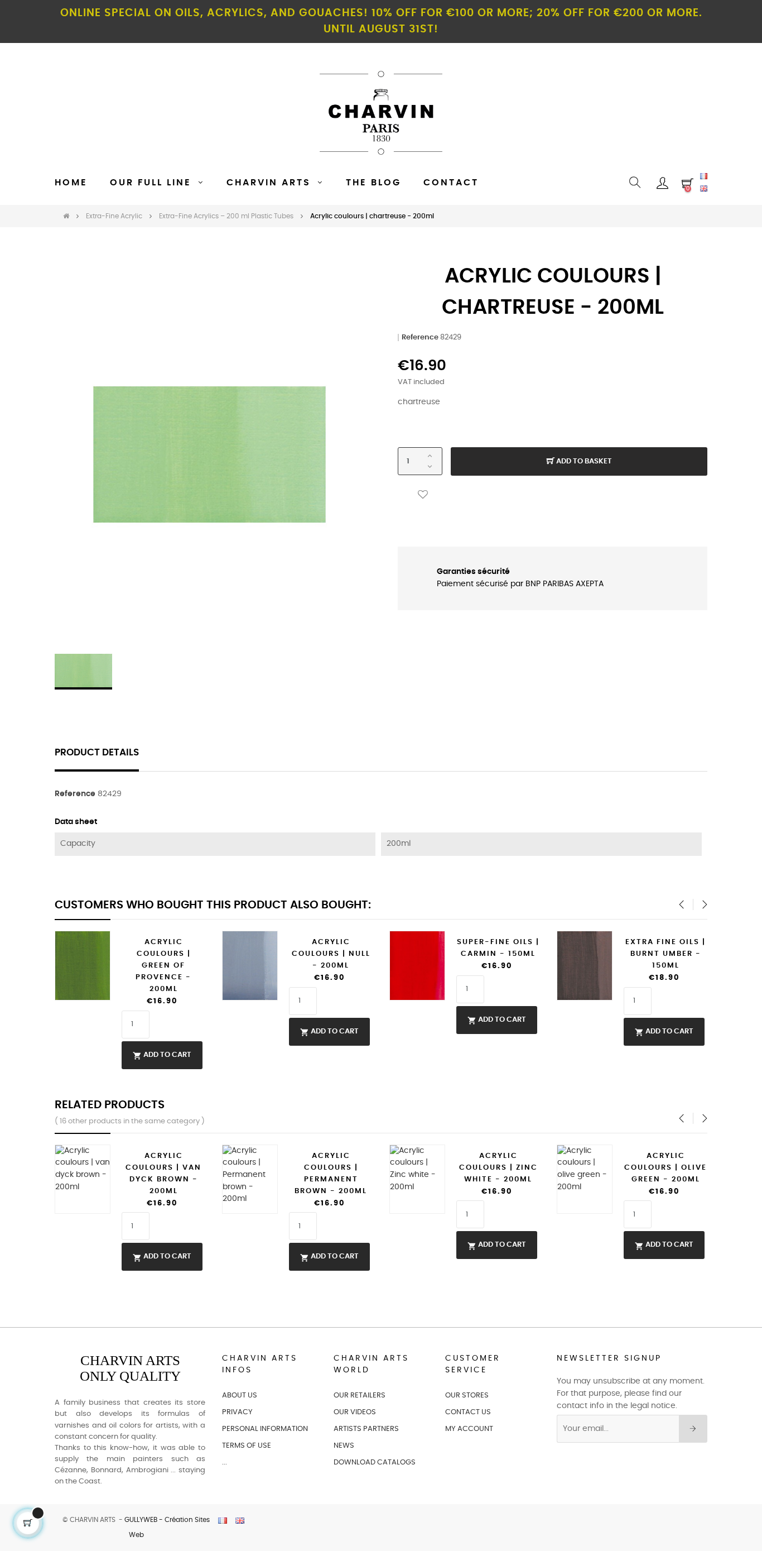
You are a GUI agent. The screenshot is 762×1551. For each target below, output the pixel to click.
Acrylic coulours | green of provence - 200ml (163, 966)
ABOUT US (239, 1395)
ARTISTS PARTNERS (366, 1429)
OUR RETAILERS (359, 1395)
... (224, 1462)
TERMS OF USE (246, 1445)
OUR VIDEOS (355, 1412)
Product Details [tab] (97, 752)
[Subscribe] (693, 1429)
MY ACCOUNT (469, 1429)
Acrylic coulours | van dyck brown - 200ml (163, 1173)
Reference (420, 337)
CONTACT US (468, 1412)
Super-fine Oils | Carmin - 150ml (498, 948)
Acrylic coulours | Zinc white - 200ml (498, 1167)
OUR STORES (467, 1395)
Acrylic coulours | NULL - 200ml (331, 954)
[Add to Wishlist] (423, 495)
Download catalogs (375, 1462)
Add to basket (583, 461)
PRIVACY (237, 1412)
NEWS (344, 1445)
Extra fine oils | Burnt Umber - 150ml (665, 954)
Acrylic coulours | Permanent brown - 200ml (331, 1173)
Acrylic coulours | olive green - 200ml (665, 1167)
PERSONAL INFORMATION (265, 1429)
